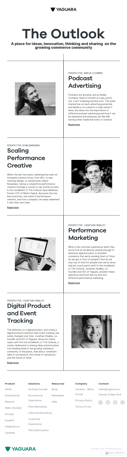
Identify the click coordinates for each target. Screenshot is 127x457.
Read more (74, 124)
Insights (9, 420)
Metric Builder (13, 408)
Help (54, 401)
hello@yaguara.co (109, 389)
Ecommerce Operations (35, 398)
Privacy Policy (83, 400)
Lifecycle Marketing (40, 413)
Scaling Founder (38, 389)
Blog (54, 389)
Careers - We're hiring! (84, 392)
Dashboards (12, 395)
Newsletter (58, 395)
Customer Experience (35, 421)
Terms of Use (83, 406)
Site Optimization (38, 430)
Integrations (12, 426)
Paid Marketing (37, 406)
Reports (9, 401)
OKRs (8, 389)
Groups (9, 414)
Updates (10, 433)
